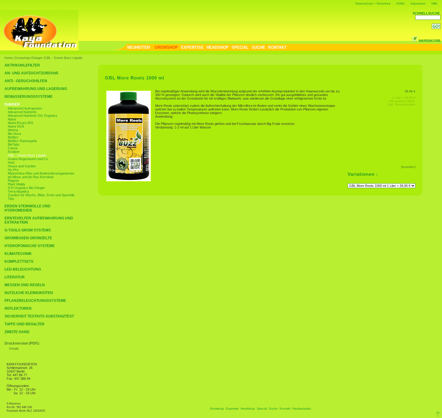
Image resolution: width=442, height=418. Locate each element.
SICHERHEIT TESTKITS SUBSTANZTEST (39, 316)
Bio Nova (14, 133)
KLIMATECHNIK (18, 254)
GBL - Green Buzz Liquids (63, 58)
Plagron (13, 180)
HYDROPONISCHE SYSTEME (30, 246)
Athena (13, 130)
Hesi (11, 162)
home (9, 58)
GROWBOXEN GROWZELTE (28, 238)
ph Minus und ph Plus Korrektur (31, 177)
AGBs (400, 3)
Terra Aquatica (18, 191)
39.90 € (410, 91)
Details (14, 348)
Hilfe (434, 3)
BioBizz (13, 137)
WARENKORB (429, 40)
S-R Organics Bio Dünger (26, 188)
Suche (273, 408)
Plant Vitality (16, 184)
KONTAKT (277, 47)
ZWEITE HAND (17, 332)
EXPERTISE (192, 47)
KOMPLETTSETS (19, 261)
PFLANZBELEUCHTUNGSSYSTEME (35, 301)
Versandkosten (405, 104)
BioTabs (14, 144)
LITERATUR (15, 277)
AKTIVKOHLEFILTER (22, 65)
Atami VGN (16, 126)
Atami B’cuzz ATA (20, 123)
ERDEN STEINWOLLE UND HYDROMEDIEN (28, 208)
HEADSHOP (218, 47)
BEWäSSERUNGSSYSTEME (29, 96)
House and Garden (22, 166)
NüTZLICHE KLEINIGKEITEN (29, 293)
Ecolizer (14, 151)
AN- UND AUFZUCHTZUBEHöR (31, 73)
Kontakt (285, 408)
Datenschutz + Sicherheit (372, 3)
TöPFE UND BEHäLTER (25, 324)
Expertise (232, 408)
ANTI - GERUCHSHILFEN (26, 81)
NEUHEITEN (138, 47)
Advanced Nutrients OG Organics (32, 115)
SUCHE (258, 47)
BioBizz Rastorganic (22, 141)
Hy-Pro (13, 170)
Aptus (12, 119)
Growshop (22, 58)
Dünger (37, 58)
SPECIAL (240, 47)
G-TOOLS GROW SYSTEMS (28, 230)
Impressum (417, 3)
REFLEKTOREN (18, 308)
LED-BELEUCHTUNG (23, 269)
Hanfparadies (301, 408)
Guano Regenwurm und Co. (28, 159)
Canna (12, 148)
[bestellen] (408, 167)
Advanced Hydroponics (25, 108)
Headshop (248, 408)
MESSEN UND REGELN (25, 285)
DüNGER (12, 104)
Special (262, 408)
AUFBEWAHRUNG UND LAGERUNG (36, 89)
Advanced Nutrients (22, 112)
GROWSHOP (166, 47)
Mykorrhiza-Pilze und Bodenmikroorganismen (41, 173)
